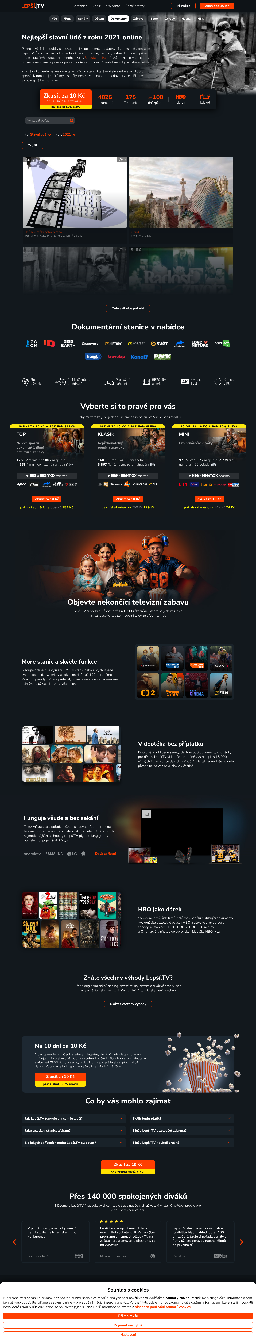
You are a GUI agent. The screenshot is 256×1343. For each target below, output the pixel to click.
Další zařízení (105, 853)
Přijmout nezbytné (128, 1325)
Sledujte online (96, 57)
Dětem (99, 19)
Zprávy (170, 19)
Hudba (186, 19)
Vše (54, 19)
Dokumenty (119, 19)
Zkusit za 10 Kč (217, 6)
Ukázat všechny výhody (128, 1004)
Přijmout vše (128, 1316)
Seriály (83, 19)
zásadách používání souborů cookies (163, 1307)
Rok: (63, 134)
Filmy (67, 19)
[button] (14, 1242)
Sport (154, 19)
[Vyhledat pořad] (72, 120)
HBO (200, 19)
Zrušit (32, 145)
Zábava (138, 19)
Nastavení (128, 1334)
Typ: (35, 134)
